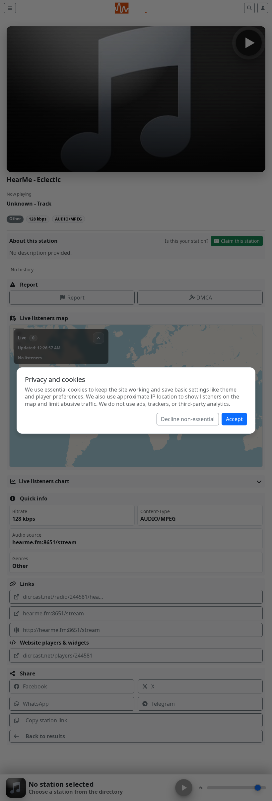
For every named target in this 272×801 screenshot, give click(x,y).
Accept (234, 419)
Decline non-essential (188, 419)
